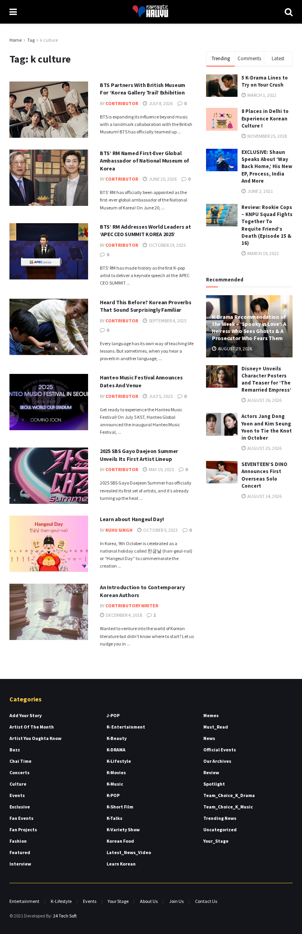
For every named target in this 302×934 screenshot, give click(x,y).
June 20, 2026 (162, 179)
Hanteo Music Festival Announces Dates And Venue (141, 381)
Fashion (18, 841)
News (209, 738)
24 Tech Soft (65, 916)
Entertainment (24, 901)
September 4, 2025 (167, 321)
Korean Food (120, 841)
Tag (31, 40)
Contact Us (206, 901)
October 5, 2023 (160, 530)
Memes (211, 715)
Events (17, 795)
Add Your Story (25, 715)
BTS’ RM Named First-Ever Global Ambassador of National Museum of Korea (144, 161)
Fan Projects (23, 829)
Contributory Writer (131, 605)
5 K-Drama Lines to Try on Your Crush (264, 81)
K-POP (113, 795)
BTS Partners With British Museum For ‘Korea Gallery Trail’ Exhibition (142, 88)
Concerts (19, 772)
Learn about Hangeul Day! (132, 519)
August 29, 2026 (234, 348)
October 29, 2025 (167, 245)
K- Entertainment (126, 727)
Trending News (219, 818)
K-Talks (114, 818)
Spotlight (214, 784)
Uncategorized (220, 829)
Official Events (219, 750)
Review (211, 772)
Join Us (176, 901)
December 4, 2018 (123, 615)
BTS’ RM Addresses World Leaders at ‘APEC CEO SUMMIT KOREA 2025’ (145, 230)
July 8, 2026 (160, 103)
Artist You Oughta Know (35, 738)
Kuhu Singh (119, 530)
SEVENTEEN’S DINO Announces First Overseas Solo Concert (264, 475)
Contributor (121, 103)
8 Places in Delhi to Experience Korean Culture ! (265, 118)
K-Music (115, 784)
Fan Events (21, 818)
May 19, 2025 (161, 469)
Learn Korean (121, 864)
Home (15, 40)
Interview (20, 864)
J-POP (113, 715)
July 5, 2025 (160, 396)
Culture (17, 784)
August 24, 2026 (264, 496)
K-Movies (116, 772)
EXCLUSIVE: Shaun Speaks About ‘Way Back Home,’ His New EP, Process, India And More (266, 166)
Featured (19, 852)
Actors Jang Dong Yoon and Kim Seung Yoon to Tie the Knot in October (266, 427)
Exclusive (19, 807)
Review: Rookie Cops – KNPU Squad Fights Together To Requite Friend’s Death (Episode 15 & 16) (267, 225)
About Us (149, 901)
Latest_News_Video (129, 852)
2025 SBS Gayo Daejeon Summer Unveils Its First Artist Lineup (139, 455)
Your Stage (118, 901)
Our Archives (217, 761)
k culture (49, 40)
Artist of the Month (31, 727)
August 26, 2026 (264, 400)
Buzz (14, 750)
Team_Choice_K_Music (228, 807)
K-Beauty (117, 738)
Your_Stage (215, 841)
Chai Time (20, 761)
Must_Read (215, 727)
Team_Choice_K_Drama (229, 795)
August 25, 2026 (264, 448)
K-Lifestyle (119, 761)
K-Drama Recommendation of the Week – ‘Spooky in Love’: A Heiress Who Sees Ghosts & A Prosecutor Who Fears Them (249, 327)
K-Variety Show (123, 829)
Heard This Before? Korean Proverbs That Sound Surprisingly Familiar (145, 306)
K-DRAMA (116, 750)
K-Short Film (120, 807)
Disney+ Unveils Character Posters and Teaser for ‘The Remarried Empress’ (266, 379)
